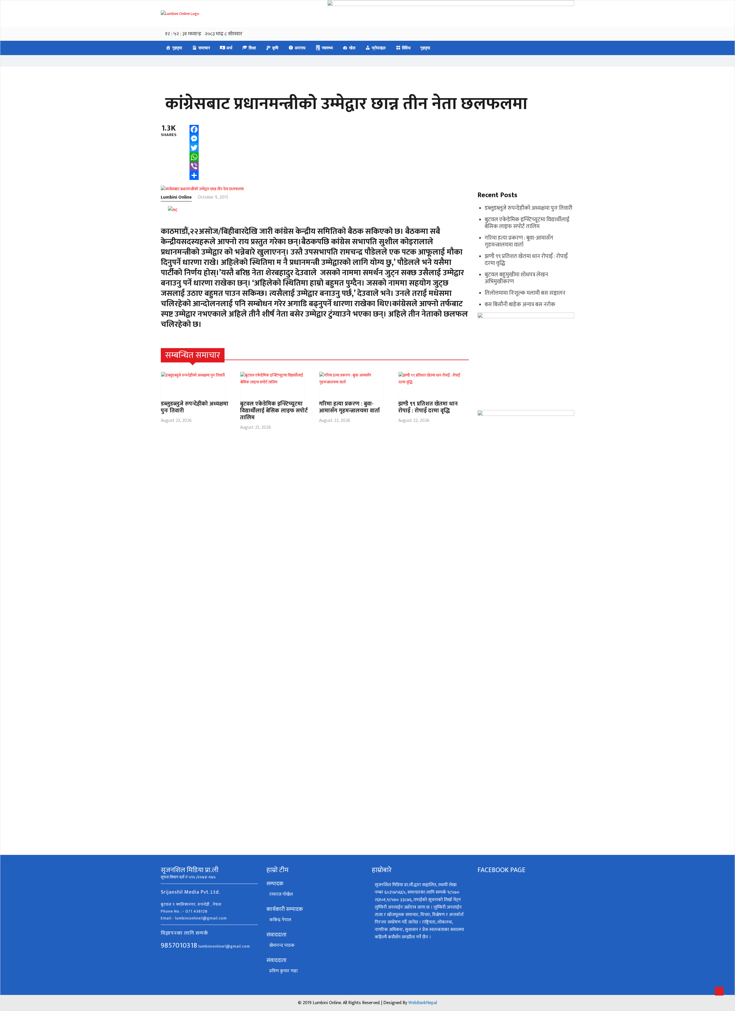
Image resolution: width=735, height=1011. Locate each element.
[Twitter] (194, 147)
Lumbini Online (176, 197)
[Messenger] (194, 138)
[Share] (194, 175)
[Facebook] (194, 129)
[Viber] (194, 166)
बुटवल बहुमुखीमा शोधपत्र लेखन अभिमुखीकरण (516, 278)
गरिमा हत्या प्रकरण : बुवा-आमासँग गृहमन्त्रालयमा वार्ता (349, 407)
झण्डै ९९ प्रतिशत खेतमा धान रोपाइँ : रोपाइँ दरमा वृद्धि (428, 407)
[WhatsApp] (194, 157)
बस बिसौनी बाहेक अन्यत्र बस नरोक (520, 304)
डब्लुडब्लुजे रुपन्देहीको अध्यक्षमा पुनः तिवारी (194, 407)
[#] (465, 355)
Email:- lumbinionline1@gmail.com (194, 918)
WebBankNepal (422, 1003)
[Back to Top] (719, 991)
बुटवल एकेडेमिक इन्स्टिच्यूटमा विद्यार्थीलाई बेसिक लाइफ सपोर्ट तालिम (274, 410)
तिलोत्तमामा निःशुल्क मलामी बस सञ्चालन (525, 293)
